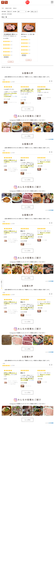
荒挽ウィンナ (11, 103)
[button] (50, 81)
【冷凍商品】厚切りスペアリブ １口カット (10, 35)
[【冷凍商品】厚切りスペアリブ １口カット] (10, 27)
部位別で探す (8, 8)
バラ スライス (11, 173)
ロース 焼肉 (27, 169)
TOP (3, 8)
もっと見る (27, 108)
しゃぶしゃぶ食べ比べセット (29, 98)
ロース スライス (45, 100)
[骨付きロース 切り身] (28, 27)
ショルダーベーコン (46, 173)
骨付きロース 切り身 (27, 34)
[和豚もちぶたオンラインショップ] (28, 4)
